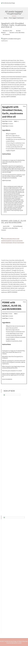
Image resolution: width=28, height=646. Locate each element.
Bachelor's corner (14, 32)
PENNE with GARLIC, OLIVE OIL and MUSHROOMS (13, 222)
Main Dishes (21, 32)
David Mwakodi (18, 226)
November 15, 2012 (7, 30)
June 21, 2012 (6, 226)
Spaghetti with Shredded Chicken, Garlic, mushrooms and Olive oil (13, 25)
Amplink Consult (17, 643)
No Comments (6, 34)
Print (24, 106)
